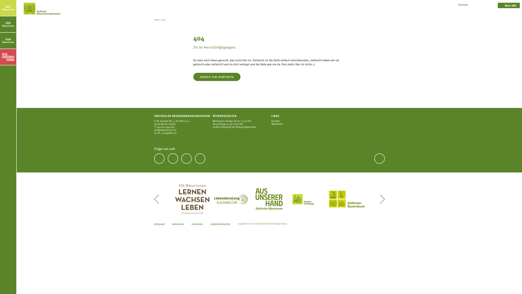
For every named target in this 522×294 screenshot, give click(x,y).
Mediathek (277, 123)
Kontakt (275, 120)
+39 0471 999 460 (165, 127)
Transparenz (197, 223)
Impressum (159, 223)
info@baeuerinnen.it (165, 130)
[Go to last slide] (158, 199)
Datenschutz (178, 223)
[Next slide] (380, 199)
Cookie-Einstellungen (220, 223)
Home (157, 19)
